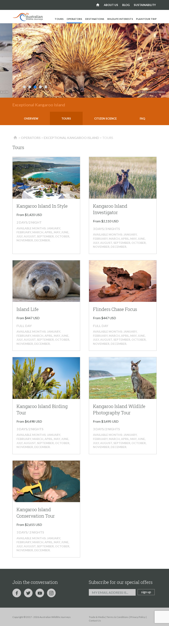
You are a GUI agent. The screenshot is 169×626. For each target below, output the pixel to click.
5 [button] (45, 86)
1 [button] (24, 86)
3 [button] (35, 86)
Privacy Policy (137, 617)
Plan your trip (146, 18)
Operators (74, 18)
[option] (90, 60)
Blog (126, 5)
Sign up (146, 592)
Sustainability (145, 5)
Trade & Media (97, 617)
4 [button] (40, 86)
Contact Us (95, 620)
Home (98, 5)
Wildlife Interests (120, 18)
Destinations (94, 18)
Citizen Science (105, 118)
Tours (59, 18)
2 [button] (29, 86)
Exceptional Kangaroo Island (71, 138)
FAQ (142, 118)
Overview (31, 118)
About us (111, 5)
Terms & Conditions (118, 617)
